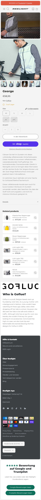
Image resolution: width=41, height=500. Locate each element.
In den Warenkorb (20, 137)
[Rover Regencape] (7, 239)
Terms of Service (7, 433)
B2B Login (7, 349)
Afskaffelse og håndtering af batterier (14, 436)
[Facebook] (4, 408)
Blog (4, 381)
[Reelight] (20, 9)
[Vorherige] (3, 3)
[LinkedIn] (25, 408)
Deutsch (7, 450)
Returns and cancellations (12, 346)
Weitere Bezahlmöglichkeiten (20, 149)
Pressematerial (8, 368)
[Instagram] (12, 408)
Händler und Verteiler (11, 375)
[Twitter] (21, 408)
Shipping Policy (28, 431)
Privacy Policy (7, 431)
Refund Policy (17, 431)
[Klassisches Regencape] (7, 218)
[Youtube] (8, 408)
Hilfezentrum (8, 343)
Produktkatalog (9, 372)
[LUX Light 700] (7, 261)
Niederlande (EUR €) (12, 444)
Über (4, 362)
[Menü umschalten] (4, 9)
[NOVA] (7, 273)
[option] (20, 59)
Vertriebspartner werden (12, 378)
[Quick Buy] (35, 218)
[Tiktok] (16, 408)
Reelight (9, 455)
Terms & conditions (20, 433)
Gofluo (8, 101)
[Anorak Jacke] (7, 228)
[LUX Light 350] (7, 250)
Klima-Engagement (10, 365)
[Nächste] (37, 3)
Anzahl (5, 125)
